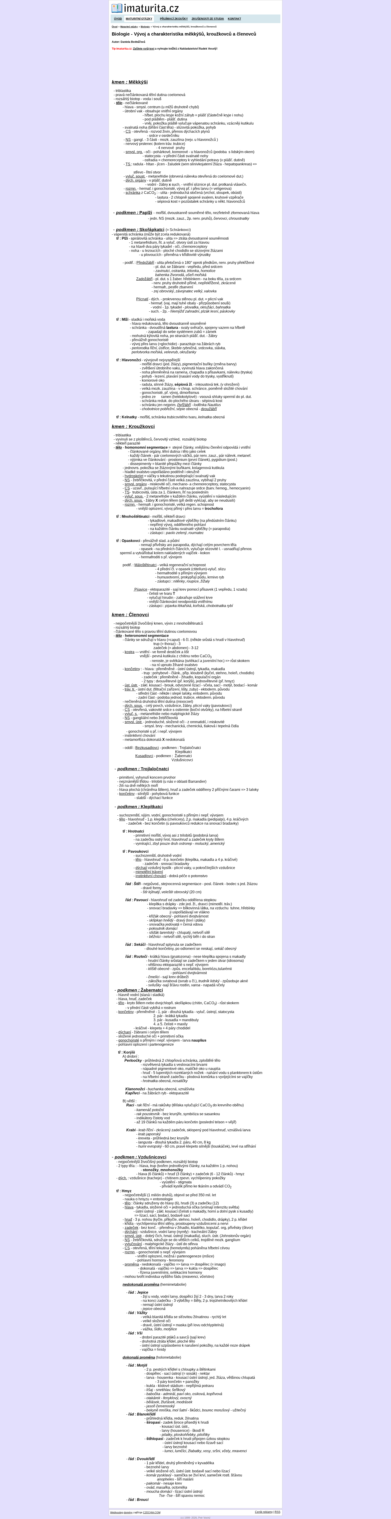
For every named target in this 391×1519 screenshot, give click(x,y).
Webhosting (116, 1512)
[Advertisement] (194, 65)
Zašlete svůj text (143, 48)
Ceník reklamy (264, 1512)
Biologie (145, 26)
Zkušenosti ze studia (208, 18)
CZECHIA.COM (151, 1512)
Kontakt (234, 18)
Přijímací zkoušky (174, 18)
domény (128, 1512)
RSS (277, 1512)
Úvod (118, 18)
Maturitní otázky (139, 18)
